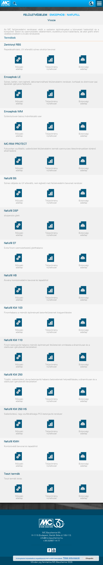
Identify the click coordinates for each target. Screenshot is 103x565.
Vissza (52, 20)
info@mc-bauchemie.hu (51, 538)
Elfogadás (89, 558)
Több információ (71, 558)
